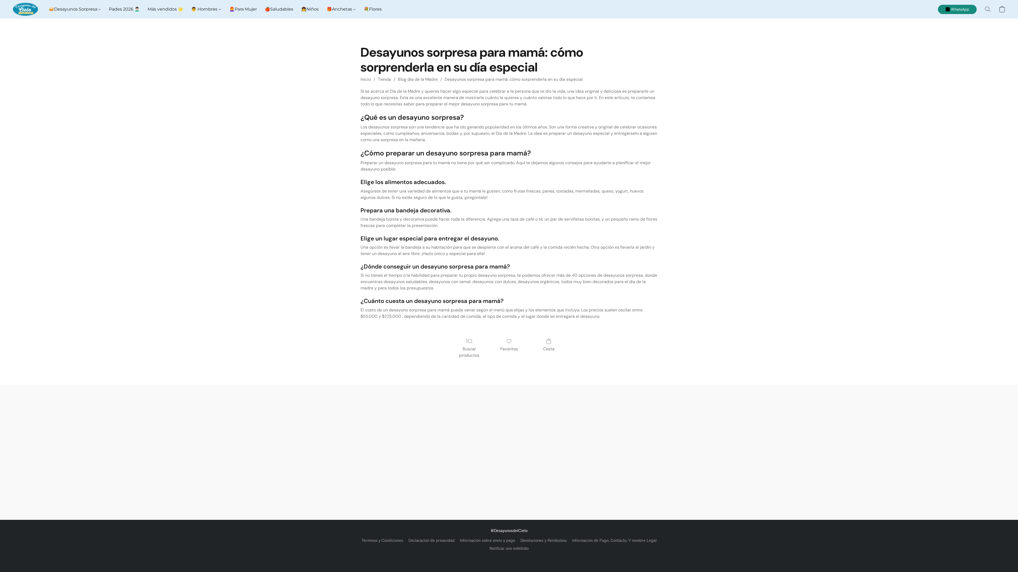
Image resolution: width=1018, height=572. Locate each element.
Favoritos (509, 349)
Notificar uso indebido (509, 548)
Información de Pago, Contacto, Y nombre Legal (614, 540)
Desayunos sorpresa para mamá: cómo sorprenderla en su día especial (514, 79)
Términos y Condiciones (382, 540)
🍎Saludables (279, 9)
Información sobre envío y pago (487, 540)
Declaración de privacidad (432, 540)
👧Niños (310, 9)
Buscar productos (469, 352)
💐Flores (373, 9)
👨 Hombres (204, 9)
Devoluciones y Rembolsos (543, 540)
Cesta (549, 349)
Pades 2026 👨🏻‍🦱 (124, 9)
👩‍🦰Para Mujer (243, 9)
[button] (25, 9)
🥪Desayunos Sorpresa (73, 9)
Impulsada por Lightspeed (509, 557)
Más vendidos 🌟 (165, 9)
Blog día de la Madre (418, 79)
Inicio (366, 79)
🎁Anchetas (340, 9)
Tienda (384, 79)
